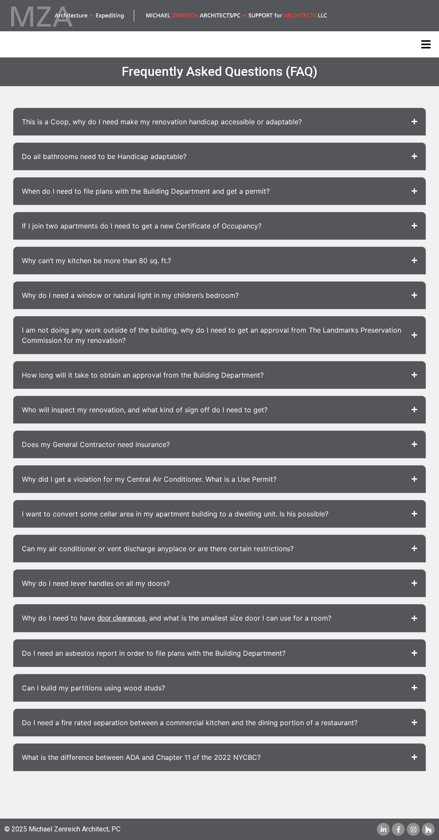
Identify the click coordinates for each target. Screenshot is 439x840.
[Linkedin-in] (383, 829)
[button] (426, 44)
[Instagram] (413, 829)
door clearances (121, 618)
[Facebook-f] (398, 829)
